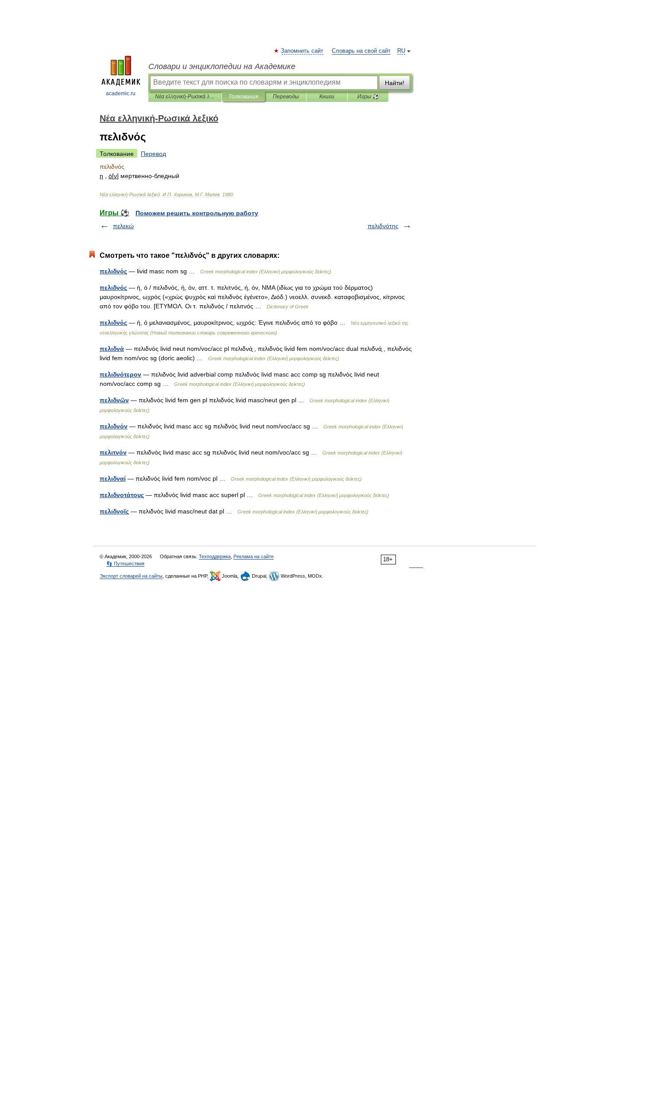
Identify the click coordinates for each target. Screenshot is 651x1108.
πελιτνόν (113, 452)
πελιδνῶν (114, 400)
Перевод (153, 153)
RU (401, 51)
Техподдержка (215, 556)
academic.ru (121, 93)
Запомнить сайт (302, 51)
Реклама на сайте (253, 556)
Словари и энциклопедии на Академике (221, 66)
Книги (326, 96)
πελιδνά (112, 348)
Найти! (394, 82)
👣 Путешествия (125, 563)
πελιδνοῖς (114, 511)
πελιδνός (113, 271)
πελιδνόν (114, 426)
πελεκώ (123, 225)
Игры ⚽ (368, 96)
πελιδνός (113, 287)
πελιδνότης (383, 225)
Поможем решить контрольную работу (197, 213)
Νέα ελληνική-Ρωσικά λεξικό (185, 96)
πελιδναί (113, 478)
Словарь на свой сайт (361, 51)
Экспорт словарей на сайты (131, 576)
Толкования (243, 96)
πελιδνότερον (120, 374)
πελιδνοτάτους (122, 494)
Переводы (286, 96)
